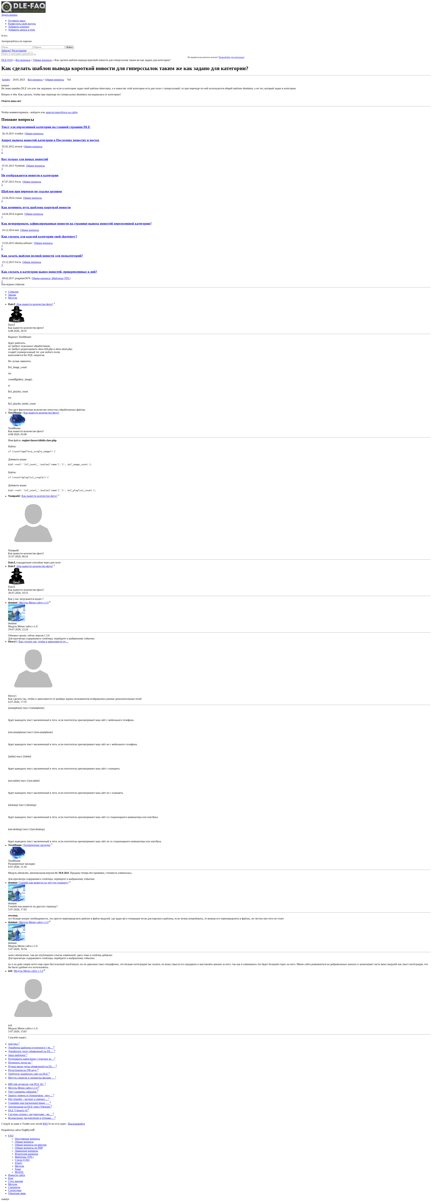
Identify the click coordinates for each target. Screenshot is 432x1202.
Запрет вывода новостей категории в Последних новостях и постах (50, 140)
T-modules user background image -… (29, 1103)
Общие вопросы (42, 60)
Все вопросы (23, 60)
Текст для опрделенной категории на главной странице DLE (45, 127)
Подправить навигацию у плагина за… (31, 1058)
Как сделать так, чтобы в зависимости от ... (43, 641)
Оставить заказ (16, 20)
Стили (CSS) (22, 1160)
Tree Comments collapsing (23, 1091)
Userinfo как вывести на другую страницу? (44, 882)
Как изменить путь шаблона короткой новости (36, 207)
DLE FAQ (7, 60)
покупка (14, 1043)
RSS (45, 1123)
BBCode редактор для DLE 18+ (27, 1084)
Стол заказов (15, 1181)
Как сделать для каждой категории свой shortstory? (39, 236)
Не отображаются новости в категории (29, 175)
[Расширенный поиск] (34, 54)
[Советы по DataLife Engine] (23, 11)
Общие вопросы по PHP (29, 1147)
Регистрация (19, 50)
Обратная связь (17, 1193)
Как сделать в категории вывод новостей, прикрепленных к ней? (49, 271)
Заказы (12, 294)
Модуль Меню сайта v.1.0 (34, 602)
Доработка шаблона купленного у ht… (31, 1047)
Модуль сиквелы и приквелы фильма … (32, 1077)
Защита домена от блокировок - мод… (31, 1095)
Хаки (18, 1169)
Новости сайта (16, 1175)
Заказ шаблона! (18, 1055)
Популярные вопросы (27, 1138)
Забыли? (6, 50)
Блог (11, 1178)
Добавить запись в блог (21, 29)
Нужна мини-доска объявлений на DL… (32, 1066)
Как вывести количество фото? (35, 304)
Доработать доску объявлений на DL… (31, 1051)
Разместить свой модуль (22, 23)
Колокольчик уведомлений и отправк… (32, 1118)
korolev (6, 79)
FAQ (11, 1135)
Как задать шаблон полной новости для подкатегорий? (42, 255)
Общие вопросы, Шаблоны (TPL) (51, 278)
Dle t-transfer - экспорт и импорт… (28, 1099)
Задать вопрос (9, 14)
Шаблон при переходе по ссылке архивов (31, 191)
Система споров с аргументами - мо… (31, 1114)
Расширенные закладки (36, 845)
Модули (12, 297)
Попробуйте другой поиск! (231, 57)
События (13, 291)
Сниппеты (14, 1187)
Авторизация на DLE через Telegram (30, 1106)
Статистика (14, 1190)
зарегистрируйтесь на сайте (62, 112)
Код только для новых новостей (24, 159)
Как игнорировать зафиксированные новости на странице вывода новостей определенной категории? (76, 223)
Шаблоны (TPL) (24, 1156)
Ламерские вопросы (26, 1150)
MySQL (19, 1172)
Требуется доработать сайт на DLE (29, 1073)
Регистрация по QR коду (23, 1070)
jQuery (18, 1163)
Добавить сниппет (18, 26)
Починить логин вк (20, 1062)
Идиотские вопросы (26, 1153)
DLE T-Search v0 (18, 1110)
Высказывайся (76, 1123)
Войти (69, 47)
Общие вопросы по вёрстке (31, 1144)
